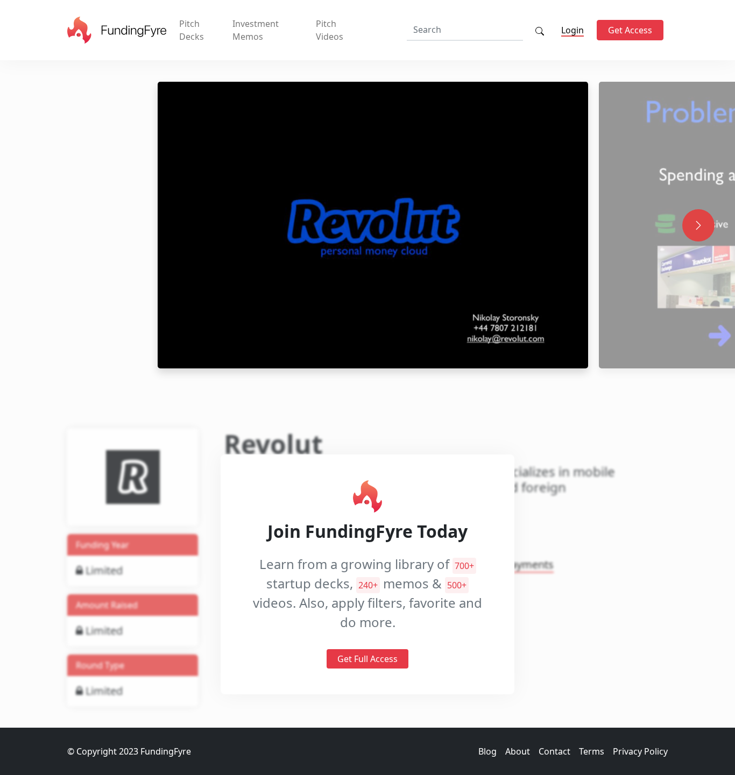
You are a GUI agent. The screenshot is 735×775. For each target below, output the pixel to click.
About (517, 751)
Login (572, 30)
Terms (591, 751)
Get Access (630, 30)
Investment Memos (255, 30)
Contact (554, 751)
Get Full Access (367, 659)
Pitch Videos (329, 30)
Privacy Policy (640, 751)
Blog (487, 751)
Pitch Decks (191, 30)
